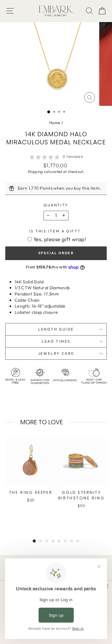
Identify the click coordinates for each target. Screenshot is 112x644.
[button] (102, 11)
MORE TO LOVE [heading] (41, 422)
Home (54, 122)
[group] (30, 481)
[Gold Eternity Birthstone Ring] (81, 462)
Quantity (56, 205)
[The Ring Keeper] (31, 462)
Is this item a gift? (55, 231)
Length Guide (56, 329)
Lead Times (56, 341)
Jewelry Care (56, 353)
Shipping (35, 171)
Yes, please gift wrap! (59, 239)
